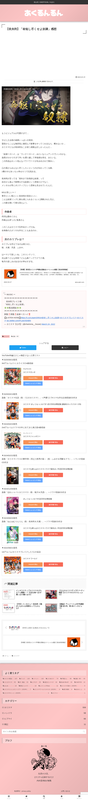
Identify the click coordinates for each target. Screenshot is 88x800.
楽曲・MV (15, 336)
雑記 (45, 724)
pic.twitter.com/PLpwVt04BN (19, 321)
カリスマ (6, 336)
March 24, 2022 (48, 324)
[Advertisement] (44, 57)
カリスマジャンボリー (31, 436)
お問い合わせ (65, 791)
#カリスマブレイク (68, 318)
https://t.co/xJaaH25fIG (31, 318)
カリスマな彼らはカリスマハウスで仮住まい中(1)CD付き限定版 (48, 528)
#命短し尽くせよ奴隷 (50, 318)
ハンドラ (45, 713)
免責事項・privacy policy (22, 791)
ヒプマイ (45, 719)
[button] (84, 731)
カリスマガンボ (29, 372)
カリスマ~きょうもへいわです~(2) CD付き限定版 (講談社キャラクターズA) (52, 404)
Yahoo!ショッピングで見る (33, 383)
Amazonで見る (33, 378)
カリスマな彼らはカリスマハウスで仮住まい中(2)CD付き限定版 (48, 469)
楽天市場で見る (53, 378)
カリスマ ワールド (30, 558)
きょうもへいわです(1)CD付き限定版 (37, 499)
